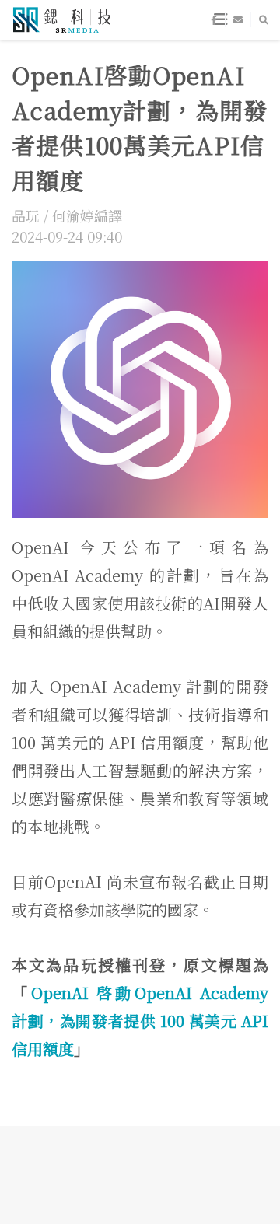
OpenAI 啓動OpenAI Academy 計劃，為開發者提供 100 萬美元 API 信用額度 (140, 1020)
